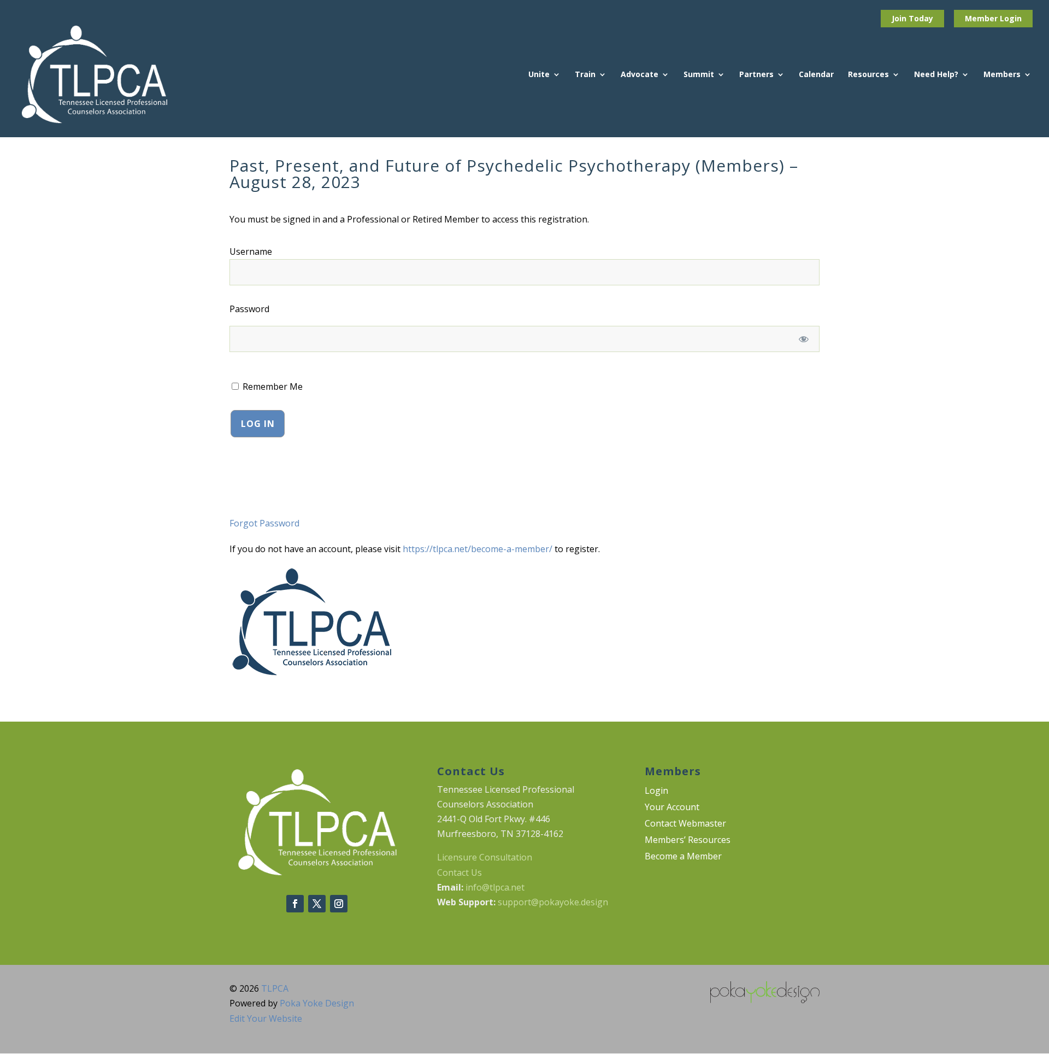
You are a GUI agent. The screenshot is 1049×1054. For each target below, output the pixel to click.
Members (1002, 75)
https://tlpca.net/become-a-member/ (477, 549)
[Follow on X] (317, 903)
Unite (539, 75)
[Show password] (804, 339)
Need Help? (936, 75)
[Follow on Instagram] (338, 903)
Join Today (912, 18)
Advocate (639, 75)
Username (250, 251)
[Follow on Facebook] (295, 903)
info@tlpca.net (494, 887)
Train (585, 75)
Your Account (672, 808)
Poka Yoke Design (317, 1003)
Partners (756, 75)
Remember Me (271, 386)
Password (249, 309)
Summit (698, 75)
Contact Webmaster (685, 824)
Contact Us (459, 872)
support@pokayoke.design (553, 902)
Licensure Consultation (484, 857)
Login (1011, 18)
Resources (868, 75)
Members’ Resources (687, 841)
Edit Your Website (265, 1018)
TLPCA (274, 988)
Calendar (816, 75)
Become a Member (683, 857)
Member (982, 18)
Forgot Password (264, 523)
